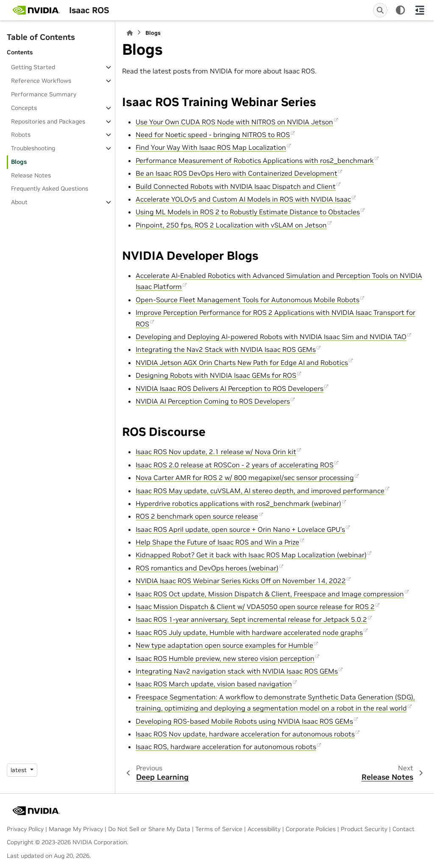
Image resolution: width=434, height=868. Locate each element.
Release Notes (31, 175)
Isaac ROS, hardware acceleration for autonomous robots (226, 746)
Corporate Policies (311, 829)
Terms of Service (218, 829)
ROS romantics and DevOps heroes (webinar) (207, 568)
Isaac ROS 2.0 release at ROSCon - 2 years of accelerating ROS (235, 465)
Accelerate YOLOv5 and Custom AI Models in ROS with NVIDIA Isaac (243, 199)
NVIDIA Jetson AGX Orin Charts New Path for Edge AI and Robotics (242, 362)
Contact (403, 829)
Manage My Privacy (76, 829)
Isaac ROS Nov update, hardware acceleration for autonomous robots (245, 734)
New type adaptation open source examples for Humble (224, 645)
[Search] (380, 10)
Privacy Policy (25, 829)
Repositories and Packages (48, 121)
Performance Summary (43, 94)
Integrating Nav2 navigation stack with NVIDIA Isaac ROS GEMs (237, 671)
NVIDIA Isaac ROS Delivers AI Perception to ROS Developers (229, 388)
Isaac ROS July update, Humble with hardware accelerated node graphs (249, 632)
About (19, 202)
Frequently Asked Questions (49, 188)
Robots (21, 134)
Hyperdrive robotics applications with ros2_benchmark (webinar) (238, 503)
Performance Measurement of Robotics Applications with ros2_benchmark (255, 160)
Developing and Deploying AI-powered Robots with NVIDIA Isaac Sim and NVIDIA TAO (271, 336)
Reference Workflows (41, 80)
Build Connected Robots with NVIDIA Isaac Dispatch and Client (236, 186)
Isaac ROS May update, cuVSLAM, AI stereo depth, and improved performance (260, 490)
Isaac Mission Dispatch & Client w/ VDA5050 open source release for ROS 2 (255, 606)
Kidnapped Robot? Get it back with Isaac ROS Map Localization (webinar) (251, 555)
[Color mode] (400, 10)
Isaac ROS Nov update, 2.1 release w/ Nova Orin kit (216, 451)
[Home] (130, 32)
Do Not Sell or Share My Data (149, 829)
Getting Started (33, 67)
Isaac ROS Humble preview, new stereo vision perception (225, 658)
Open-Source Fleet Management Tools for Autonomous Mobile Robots (247, 299)
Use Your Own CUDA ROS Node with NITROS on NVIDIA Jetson (234, 122)
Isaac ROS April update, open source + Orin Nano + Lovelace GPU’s (240, 529)
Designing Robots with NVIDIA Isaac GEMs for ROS (216, 375)
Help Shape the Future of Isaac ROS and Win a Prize (217, 542)
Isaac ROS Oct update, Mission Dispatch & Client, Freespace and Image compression (270, 594)
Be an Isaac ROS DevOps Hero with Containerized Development (236, 173)
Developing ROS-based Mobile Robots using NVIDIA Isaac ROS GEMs (244, 721)
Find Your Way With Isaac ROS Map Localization (211, 147)
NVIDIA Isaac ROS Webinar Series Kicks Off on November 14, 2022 (241, 580)
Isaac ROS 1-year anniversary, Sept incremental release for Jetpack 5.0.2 (251, 619)
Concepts (24, 108)
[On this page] (419, 10)
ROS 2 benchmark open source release (197, 516)
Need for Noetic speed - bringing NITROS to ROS (213, 134)
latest (19, 770)
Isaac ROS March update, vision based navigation (214, 684)
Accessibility (264, 829)
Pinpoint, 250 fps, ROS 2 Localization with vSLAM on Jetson (231, 225)
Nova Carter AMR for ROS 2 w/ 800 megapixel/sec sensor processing (245, 477)
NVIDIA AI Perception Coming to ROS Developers (213, 401)
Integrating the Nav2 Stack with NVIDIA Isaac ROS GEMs (226, 349)
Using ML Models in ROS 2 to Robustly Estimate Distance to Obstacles (248, 212)
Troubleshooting (33, 148)
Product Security (364, 829)
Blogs (19, 162)
